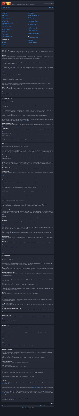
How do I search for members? (31, 29)
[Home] (7, 3)
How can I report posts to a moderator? (6, 35)
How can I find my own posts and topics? (32, 30)
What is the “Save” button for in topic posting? (7, 36)
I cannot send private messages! (32, 20)
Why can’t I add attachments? (5, 34)
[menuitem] (6, 7)
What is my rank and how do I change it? (6, 26)
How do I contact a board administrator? (32, 42)
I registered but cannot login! (5, 15)
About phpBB (3, 383)
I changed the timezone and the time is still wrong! (7, 23)
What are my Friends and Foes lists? (32, 24)
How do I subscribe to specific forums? (32, 34)
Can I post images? (4, 42)
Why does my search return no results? (32, 28)
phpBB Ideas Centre (35, 387)
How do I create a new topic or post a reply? (7, 29)
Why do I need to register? (5, 13)
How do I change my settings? (5, 21)
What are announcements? (5, 43)
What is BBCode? (4, 40)
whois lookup (3, 392)
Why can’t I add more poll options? (6, 32)
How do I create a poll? (4, 31)
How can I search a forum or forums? (32, 27)
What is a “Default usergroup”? (31, 17)
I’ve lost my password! (4, 17)
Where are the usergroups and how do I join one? (33, 15)
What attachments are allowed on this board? (33, 37)
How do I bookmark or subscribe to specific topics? (34, 33)
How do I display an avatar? (5, 25)
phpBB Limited (22, 382)
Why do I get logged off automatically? (6, 18)
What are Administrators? (31, 13)
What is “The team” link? (31, 18)
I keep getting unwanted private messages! (33, 21)
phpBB (26, 120)
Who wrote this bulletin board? (31, 40)
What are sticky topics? (4, 44)
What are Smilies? (4, 41)
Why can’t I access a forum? (5, 33)
